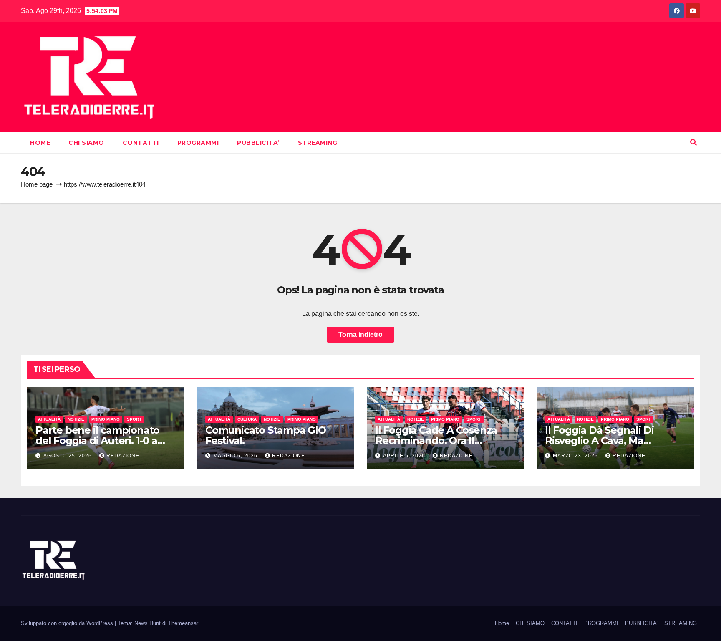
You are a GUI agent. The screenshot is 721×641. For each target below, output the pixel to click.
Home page (37, 184)
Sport (134, 419)
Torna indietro (360, 334)
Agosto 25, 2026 (68, 456)
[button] (693, 142)
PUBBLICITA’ (258, 142)
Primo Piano (105, 419)
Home (40, 142)
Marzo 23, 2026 (576, 456)
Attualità (49, 419)
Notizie (76, 419)
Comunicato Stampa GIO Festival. (265, 435)
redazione (122, 456)
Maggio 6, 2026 (236, 456)
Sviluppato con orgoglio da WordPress (68, 623)
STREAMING (318, 142)
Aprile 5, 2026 (405, 456)
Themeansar (183, 623)
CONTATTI (141, 142)
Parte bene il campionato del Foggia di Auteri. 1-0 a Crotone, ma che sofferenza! (104, 440)
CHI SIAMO (86, 142)
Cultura (247, 419)
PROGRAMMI (198, 142)
